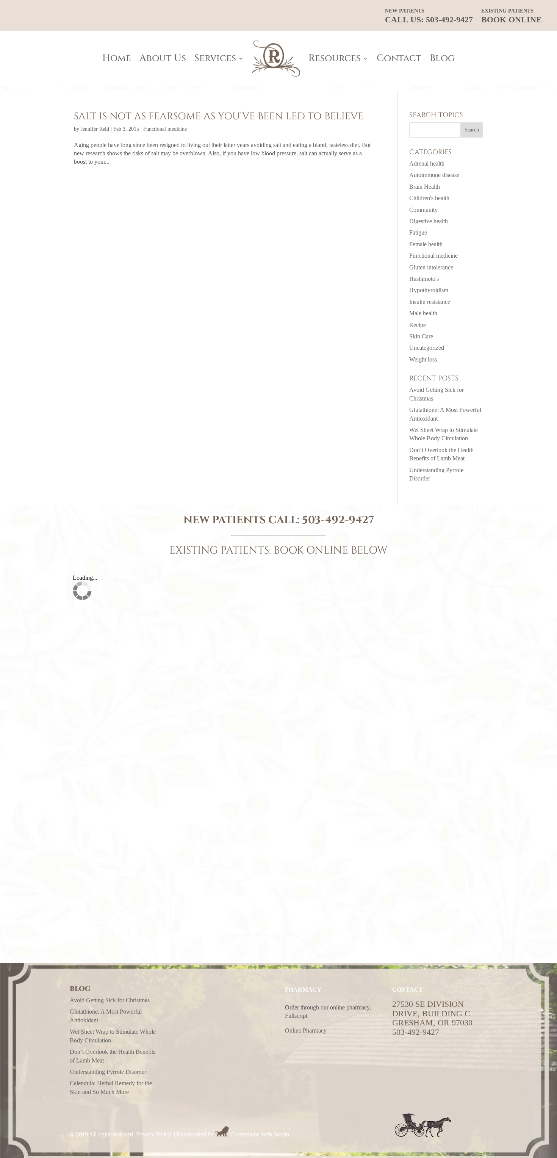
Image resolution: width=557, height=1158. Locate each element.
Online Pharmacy (306, 1030)
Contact (399, 58)
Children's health (429, 198)
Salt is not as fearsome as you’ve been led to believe (218, 116)
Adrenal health (426, 163)
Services (215, 58)
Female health (426, 244)
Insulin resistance (429, 302)
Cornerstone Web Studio (259, 1134)
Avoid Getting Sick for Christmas (110, 1000)
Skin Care (421, 336)
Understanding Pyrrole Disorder (108, 1072)
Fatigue (418, 232)
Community (423, 210)
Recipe (417, 325)
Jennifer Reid (95, 129)
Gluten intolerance (431, 267)
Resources (334, 58)
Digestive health (428, 221)
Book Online (511, 16)
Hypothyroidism (428, 290)
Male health (423, 313)
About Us (162, 58)
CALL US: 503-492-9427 (429, 16)
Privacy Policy (153, 1134)
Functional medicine (165, 129)
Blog (442, 58)
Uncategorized (426, 347)
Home (116, 58)
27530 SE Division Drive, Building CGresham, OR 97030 (432, 1013)
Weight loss (423, 359)
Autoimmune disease (434, 175)
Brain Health (424, 186)
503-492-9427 (338, 520)
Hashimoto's (424, 278)
